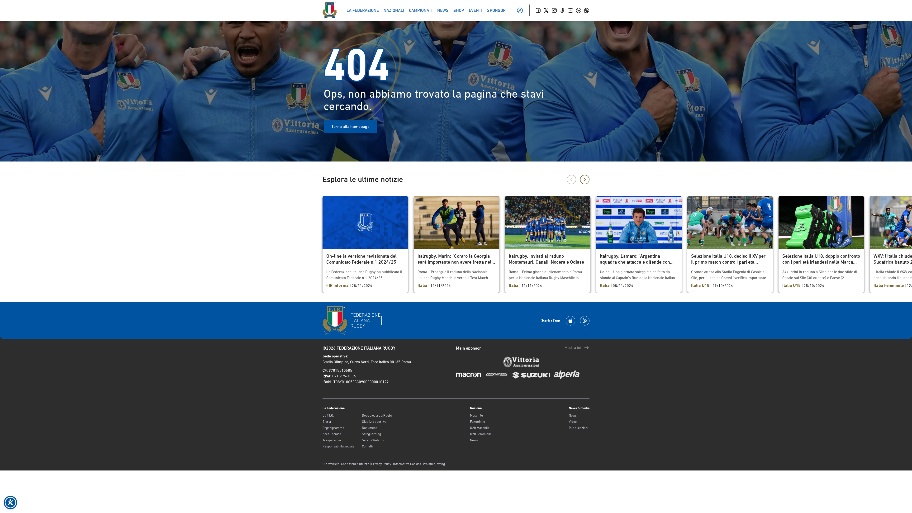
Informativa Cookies (407, 464)
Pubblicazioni (578, 428)
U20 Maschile (479, 428)
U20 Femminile (481, 434)
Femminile (477, 421)
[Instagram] (554, 10)
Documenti (369, 428)
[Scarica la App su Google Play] (584, 321)
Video (573, 421)
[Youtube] (570, 10)
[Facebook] (538, 10)
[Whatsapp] (586, 10)
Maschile (476, 415)
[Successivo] (584, 179)
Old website (331, 464)
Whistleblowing (434, 464)
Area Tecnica (332, 434)
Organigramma (333, 428)
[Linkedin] (578, 10)
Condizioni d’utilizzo (355, 464)
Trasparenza (332, 440)
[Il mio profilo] (519, 10)
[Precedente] (571, 179)
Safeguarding (371, 434)
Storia (327, 421)
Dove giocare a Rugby (377, 415)
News (474, 440)
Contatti (367, 446)
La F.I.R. (328, 415)
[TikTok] (562, 10)
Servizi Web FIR (373, 440)
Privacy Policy (381, 464)
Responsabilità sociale (338, 446)
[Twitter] (546, 10)
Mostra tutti (574, 347)
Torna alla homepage (350, 126)
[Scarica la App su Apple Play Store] (570, 321)
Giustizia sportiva (374, 421)
